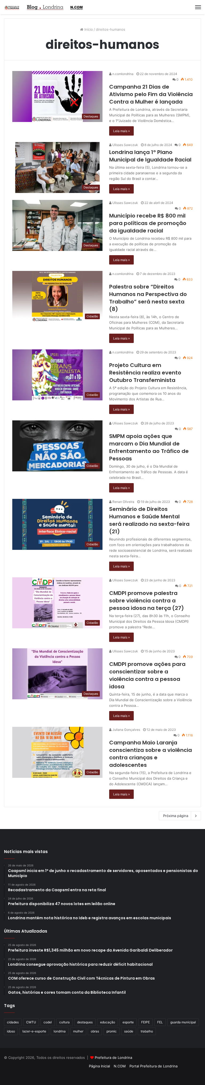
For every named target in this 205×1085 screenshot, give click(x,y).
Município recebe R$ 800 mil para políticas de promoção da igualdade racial (147, 223)
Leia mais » (121, 131)
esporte (128, 1022)
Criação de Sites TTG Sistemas (191, 1058)
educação (107, 1022)
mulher (78, 1031)
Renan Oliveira (123, 502)
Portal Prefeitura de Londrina (153, 1066)
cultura (64, 1022)
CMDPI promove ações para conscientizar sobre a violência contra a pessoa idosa (147, 675)
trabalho (147, 1031)
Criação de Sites (102, 1075)
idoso (11, 1031)
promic (112, 1031)
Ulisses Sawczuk (125, 145)
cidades (13, 1022)
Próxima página (175, 816)
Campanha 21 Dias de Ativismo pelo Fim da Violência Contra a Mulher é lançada (151, 94)
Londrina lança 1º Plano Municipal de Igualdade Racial (150, 155)
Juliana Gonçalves (126, 730)
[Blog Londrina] (44, 7)
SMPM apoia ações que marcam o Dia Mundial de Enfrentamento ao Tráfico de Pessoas (149, 447)
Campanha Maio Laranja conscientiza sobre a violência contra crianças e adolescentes (150, 754)
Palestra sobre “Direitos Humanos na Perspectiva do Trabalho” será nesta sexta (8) (148, 298)
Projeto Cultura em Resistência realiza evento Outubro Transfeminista (145, 372)
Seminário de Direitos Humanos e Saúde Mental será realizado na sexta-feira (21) (149, 520)
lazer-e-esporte (34, 1031)
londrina (60, 1031)
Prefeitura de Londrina (113, 1057)
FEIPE (145, 1022)
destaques (85, 1022)
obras (95, 1031)
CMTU (31, 1022)
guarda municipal (183, 1022)
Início (88, 29)
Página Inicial (99, 1066)
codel (48, 1022)
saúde (128, 1031)
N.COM (120, 1066)
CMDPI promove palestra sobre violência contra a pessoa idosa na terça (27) (146, 600)
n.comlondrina (122, 74)
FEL (160, 1022)
